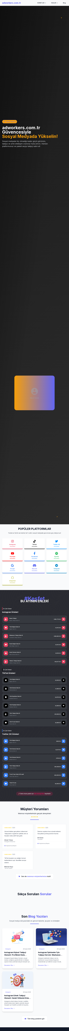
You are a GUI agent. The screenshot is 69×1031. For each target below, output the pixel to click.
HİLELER (53, 3)
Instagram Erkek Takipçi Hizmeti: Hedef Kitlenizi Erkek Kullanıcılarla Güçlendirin (17, 998)
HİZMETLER (40, 3)
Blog (64, 3)
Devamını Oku (8, 965)
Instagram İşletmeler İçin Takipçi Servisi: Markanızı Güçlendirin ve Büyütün (49, 955)
